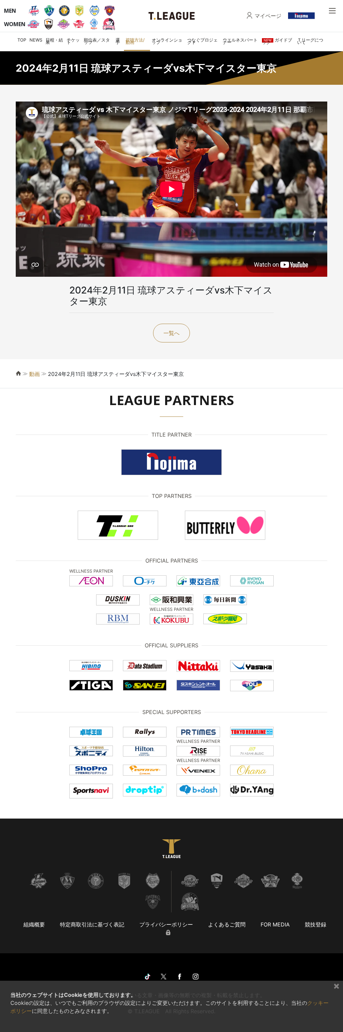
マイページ (268, 15)
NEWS (35, 40)
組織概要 (34, 924)
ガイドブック (277, 41)
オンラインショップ (167, 41)
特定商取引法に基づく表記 (92, 924)
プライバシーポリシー (166, 924)
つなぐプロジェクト (202, 41)
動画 (34, 374)
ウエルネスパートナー (240, 41)
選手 (118, 41)
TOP (21, 40)
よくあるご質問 (227, 924)
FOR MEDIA (275, 924)
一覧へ (171, 333)
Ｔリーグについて (310, 41)
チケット (73, 41)
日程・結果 (54, 41)
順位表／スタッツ (97, 41)
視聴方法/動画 (135, 41)
